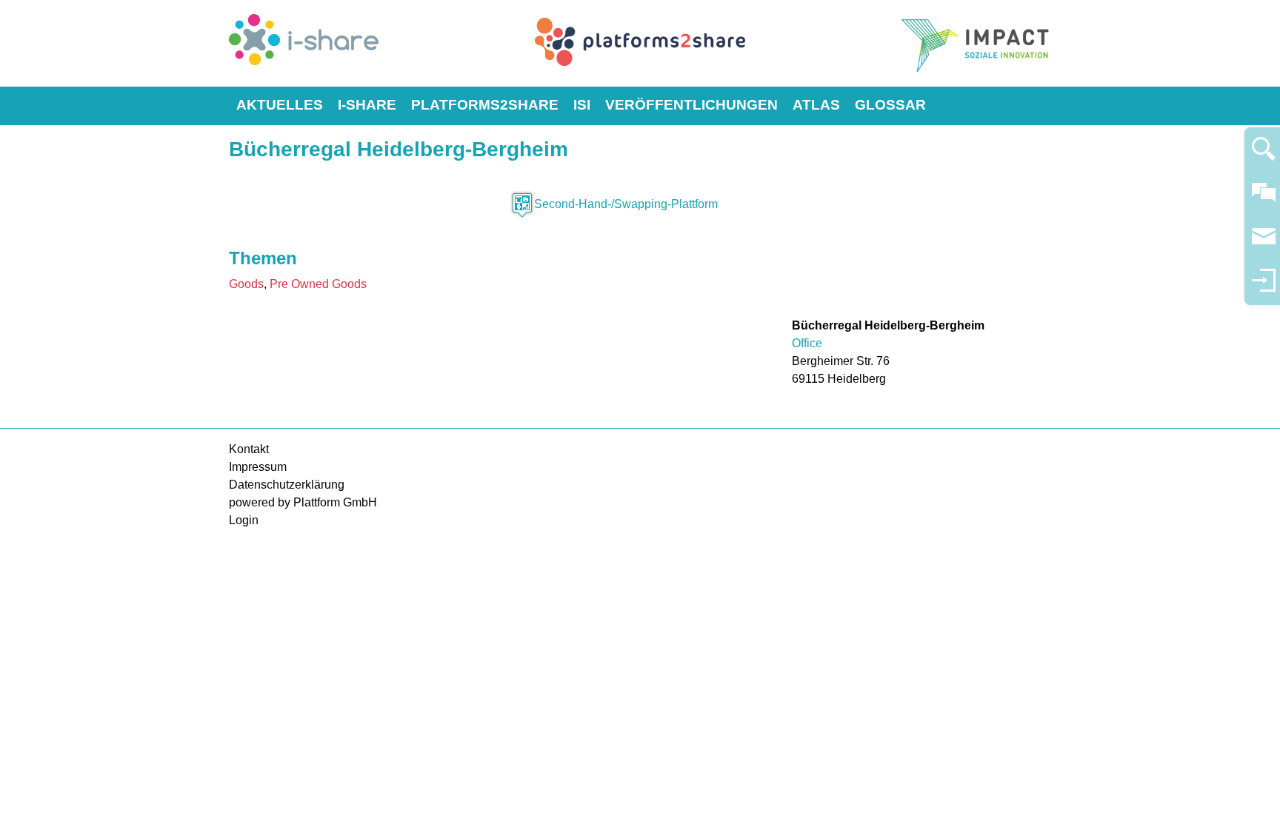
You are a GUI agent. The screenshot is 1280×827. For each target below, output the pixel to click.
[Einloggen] (1264, 287)
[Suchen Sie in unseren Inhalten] (1264, 155)
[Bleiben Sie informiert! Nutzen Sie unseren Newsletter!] (1264, 243)
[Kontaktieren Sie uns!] (1264, 198)
